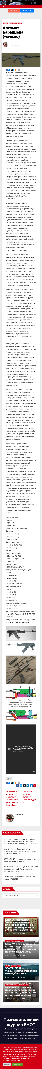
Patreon (14, 10)
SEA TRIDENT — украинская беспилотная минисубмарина (21, 971)
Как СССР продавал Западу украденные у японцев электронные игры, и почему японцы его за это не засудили (20, 841)
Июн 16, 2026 (11, 977)
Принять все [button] (17, 1064)
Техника (8, 917)
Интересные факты (11, 984)
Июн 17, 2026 (11, 933)
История (21, 984)
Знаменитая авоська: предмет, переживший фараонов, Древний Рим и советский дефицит (21, 869)
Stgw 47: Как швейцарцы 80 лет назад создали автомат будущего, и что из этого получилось (20, 851)
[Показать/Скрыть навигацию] (22, 6)
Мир (27, 984)
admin (14, 43)
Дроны (8, 965)
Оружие (5, 23)
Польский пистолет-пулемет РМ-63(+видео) (29, 795)
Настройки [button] (7, 1064)
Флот (19, 965)
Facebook (27, 10)
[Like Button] (8, 778)
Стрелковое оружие (15, 23)
